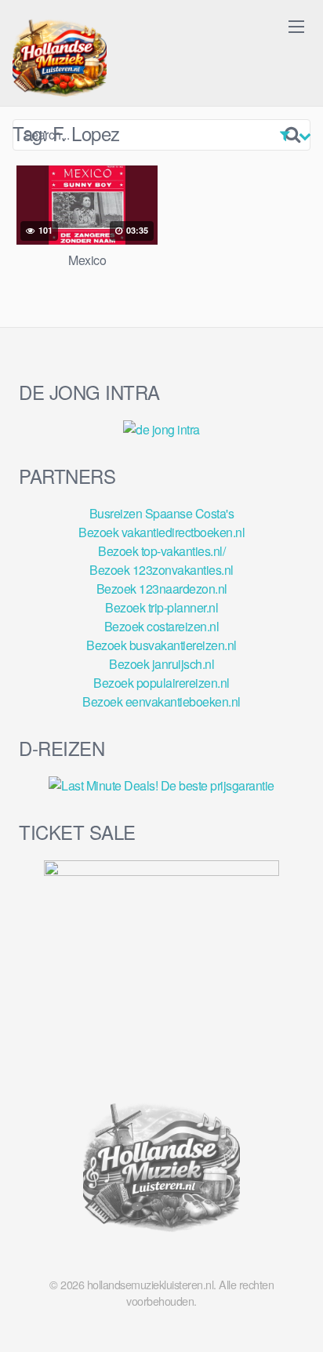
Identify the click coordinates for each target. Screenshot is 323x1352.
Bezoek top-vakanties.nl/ (161, 551)
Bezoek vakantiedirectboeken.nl (161, 532)
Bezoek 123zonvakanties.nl (161, 570)
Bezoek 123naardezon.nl (161, 589)
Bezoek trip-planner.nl (161, 607)
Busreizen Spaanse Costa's (161, 513)
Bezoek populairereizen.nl (161, 683)
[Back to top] (295, 1317)
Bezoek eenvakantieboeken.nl (161, 701)
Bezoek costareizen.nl (162, 626)
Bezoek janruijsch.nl (161, 664)
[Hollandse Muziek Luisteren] (60, 60)
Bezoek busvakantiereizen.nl (161, 645)
